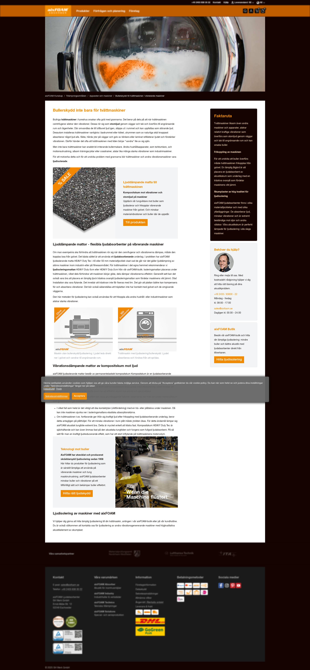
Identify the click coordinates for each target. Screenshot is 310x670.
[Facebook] (221, 585)
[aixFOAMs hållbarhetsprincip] (59, 621)
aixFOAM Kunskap (54, 96)
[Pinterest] (232, 585)
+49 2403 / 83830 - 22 (225, 294)
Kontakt (217, 2)
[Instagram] (226, 585)
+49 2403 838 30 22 (72, 589)
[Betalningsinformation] (195, 593)
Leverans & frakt (144, 607)
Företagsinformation (146, 585)
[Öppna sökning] (245, 11)
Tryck (59, 388)
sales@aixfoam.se (223, 308)
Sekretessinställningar (56, 396)
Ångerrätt (140, 602)
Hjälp (226, 2)
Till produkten (135, 222)
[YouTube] (238, 585)
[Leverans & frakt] (155, 623)
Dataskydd (141, 589)
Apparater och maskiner (101, 96)
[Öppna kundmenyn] (251, 11)
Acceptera (79, 396)
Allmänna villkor (144, 598)
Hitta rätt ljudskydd (76, 493)
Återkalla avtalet (155, 602)
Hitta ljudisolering (229, 359)
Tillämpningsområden (76, 96)
